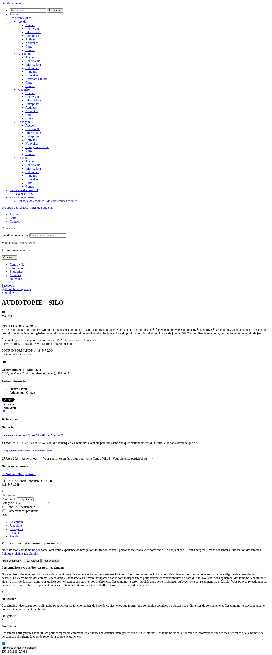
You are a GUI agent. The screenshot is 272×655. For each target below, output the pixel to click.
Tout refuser (32, 560)
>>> (196, 443)
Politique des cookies (31, 201)
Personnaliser (12, 560)
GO (4, 411)
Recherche (55, 10)
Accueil (14, 214)
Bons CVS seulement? (20, 507)
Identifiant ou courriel (15, 235)
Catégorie (8, 503)
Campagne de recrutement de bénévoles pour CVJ (30, 450)
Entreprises (16, 271)
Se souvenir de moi (18, 250)
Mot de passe (10, 242)
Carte (13, 218)
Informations (17, 268)
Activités (15, 275)
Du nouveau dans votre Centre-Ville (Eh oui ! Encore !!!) (33, 435)
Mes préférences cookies (61, 201)
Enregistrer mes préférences (19, 647)
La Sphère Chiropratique (19, 474)
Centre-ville (17, 264)
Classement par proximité (22, 511)
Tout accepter (51, 560)
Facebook (8, 285)
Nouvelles (16, 278)
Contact (14, 221)
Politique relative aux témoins (20, 553)
